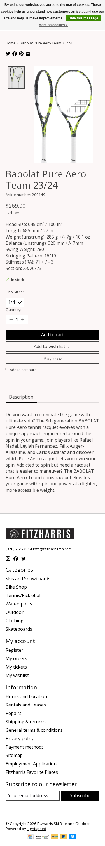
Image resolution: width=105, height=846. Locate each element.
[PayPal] (54, 837)
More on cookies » (53, 25)
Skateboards (19, 629)
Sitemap (14, 755)
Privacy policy (20, 738)
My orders (16, 658)
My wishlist (17, 675)
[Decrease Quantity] (11, 319)
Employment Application (31, 764)
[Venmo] (72, 837)
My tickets (16, 667)
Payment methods (25, 747)
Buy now (52, 358)
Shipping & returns (26, 722)
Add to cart (52, 334)
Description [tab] (21, 397)
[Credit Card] (30, 837)
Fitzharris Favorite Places (32, 772)
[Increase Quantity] (22, 319)
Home (11, 42)
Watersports (19, 604)
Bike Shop (16, 587)
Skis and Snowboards (28, 578)
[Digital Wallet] (42, 837)
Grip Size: (15, 291)
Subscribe (80, 795)
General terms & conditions (34, 730)
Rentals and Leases (26, 705)
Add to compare (23, 369)
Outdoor (15, 612)
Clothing (15, 621)
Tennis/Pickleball (23, 595)
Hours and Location (26, 696)
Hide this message (83, 18)
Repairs (14, 713)
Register (14, 650)
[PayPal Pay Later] (63, 837)
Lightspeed (36, 828)
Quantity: (13, 309)
